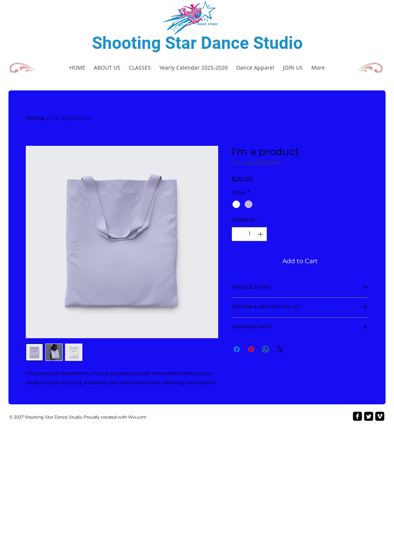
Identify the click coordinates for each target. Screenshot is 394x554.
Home (35, 118)
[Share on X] (280, 349)
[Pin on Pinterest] (251, 349)
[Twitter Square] (368, 416)
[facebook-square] (357, 416)
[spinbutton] (249, 234)
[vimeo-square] (379, 416)
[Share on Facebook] (236, 349)
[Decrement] (237, 234)
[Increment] (261, 234)
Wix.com (137, 417)
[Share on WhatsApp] (265, 349)
